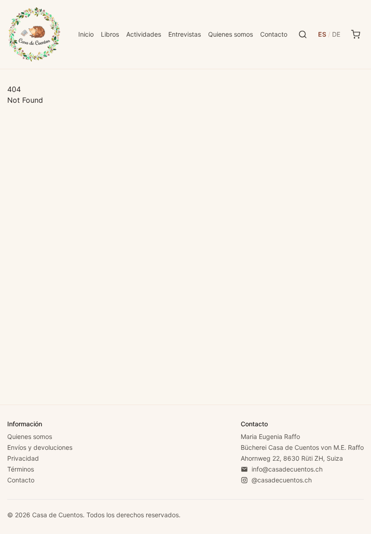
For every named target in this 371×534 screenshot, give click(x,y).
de (336, 34)
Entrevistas (184, 34)
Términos (20, 469)
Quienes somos (230, 34)
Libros (110, 34)
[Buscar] (303, 34)
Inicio (86, 34)
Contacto (273, 34)
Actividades (143, 34)
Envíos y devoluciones (39, 447)
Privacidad (23, 458)
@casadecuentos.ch (282, 480)
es (322, 34)
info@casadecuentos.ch (287, 469)
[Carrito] (355, 34)
